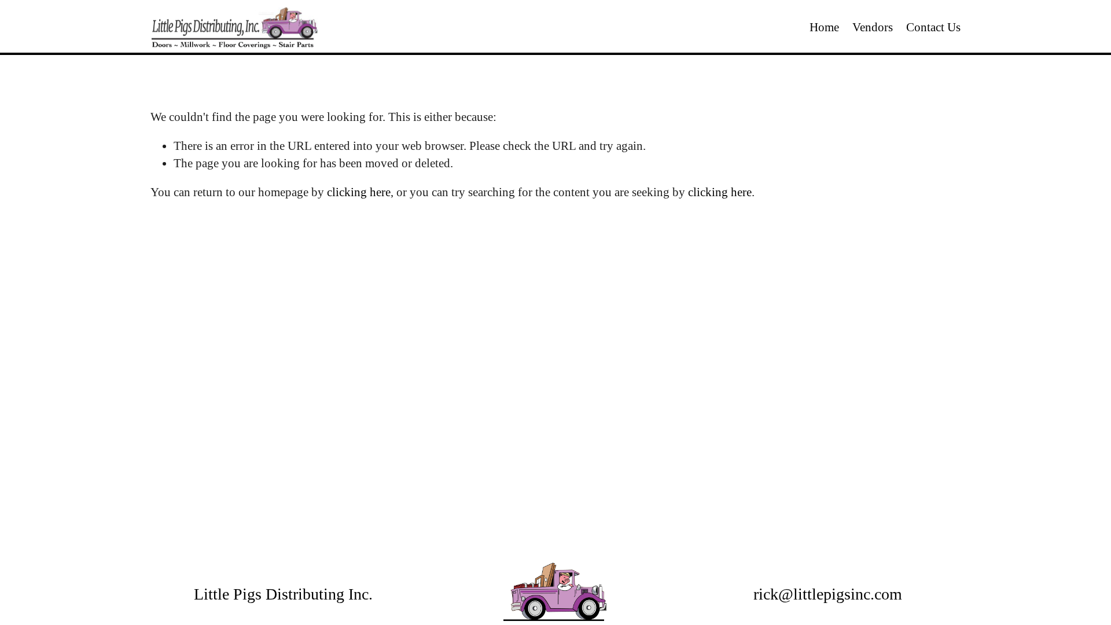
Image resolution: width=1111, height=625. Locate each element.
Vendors (872, 27)
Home (824, 27)
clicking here (359, 192)
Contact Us (933, 27)
